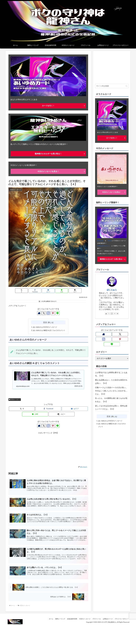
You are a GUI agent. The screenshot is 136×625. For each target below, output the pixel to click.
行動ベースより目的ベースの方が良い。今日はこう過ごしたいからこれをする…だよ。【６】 (111, 391)
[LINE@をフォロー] (57, 313)
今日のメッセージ (15, 399)
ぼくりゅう (112, 290)
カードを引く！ (48, 106)
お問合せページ (108, 619)
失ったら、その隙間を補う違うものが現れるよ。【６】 (111, 399)
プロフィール (96, 619)
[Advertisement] (48, 448)
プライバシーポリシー (122, 619)
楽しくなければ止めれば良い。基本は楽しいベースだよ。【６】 (111, 407)
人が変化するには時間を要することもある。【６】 (111, 374)
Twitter (110, 240)
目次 (45, 322)
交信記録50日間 (72, 619)
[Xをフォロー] (44, 313)
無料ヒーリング (60, 619)
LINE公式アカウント (103, 246)
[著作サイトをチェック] (39, 313)
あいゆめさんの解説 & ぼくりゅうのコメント (49, 330)
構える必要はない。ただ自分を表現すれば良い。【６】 (111, 381)
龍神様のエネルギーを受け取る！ (48, 154)
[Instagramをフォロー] (48, 313)
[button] (75, 290)
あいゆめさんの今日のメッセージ (45, 327)
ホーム (51, 619)
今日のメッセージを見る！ (48, 171)
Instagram (100, 240)
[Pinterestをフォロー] (53, 313)
